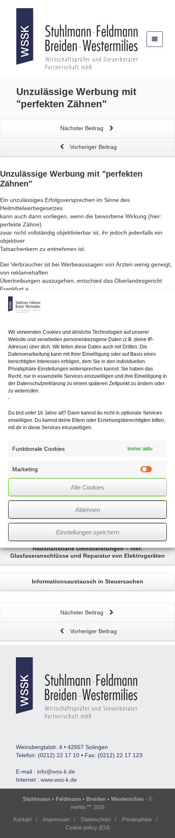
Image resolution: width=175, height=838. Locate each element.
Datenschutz (96, 819)
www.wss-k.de (59, 779)
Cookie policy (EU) (87, 828)
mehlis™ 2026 (88, 807)
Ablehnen (87, 509)
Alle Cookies (87, 486)
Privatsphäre (137, 819)
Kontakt (22, 819)
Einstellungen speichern (87, 531)
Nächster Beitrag (82, 128)
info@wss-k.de (56, 771)
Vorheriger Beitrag (92, 147)
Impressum (56, 819)
